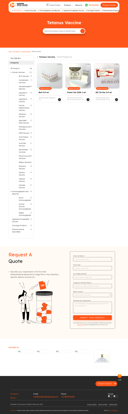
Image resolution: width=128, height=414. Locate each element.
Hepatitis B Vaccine (23, 100)
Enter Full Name (78, 256)
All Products (18, 10)
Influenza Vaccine (22, 115)
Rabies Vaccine (24, 162)
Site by (111, 410)
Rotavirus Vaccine (22, 167)
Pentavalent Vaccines (23, 151)
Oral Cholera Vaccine (23, 138)
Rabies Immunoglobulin (25, 214)
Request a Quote (109, 5)
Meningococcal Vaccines (24, 128)
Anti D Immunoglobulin (25, 199)
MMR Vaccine (24, 133)
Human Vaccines (30, 10)
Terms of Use (80, 324)
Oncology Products (93, 10)
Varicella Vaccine (22, 186)
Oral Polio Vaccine (22, 144)
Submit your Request (92, 318)
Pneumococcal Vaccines (24, 157)
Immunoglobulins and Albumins (50, 10)
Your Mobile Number (80, 274)
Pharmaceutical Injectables (112, 10)
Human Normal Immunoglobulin (25, 206)
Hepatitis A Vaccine (23, 94)
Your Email (77, 265)
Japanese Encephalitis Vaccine (73, 10)
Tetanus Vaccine (22, 173)
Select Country (78, 292)
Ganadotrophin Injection (24, 87)
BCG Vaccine (24, 76)
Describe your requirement (82, 300)
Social (110, 394)
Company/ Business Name (82, 283)
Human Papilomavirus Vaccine (24, 107)
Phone (63, 394)
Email (35, 394)
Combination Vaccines (23, 81)
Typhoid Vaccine (22, 180)
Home (10, 51)
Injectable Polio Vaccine (24, 121)
